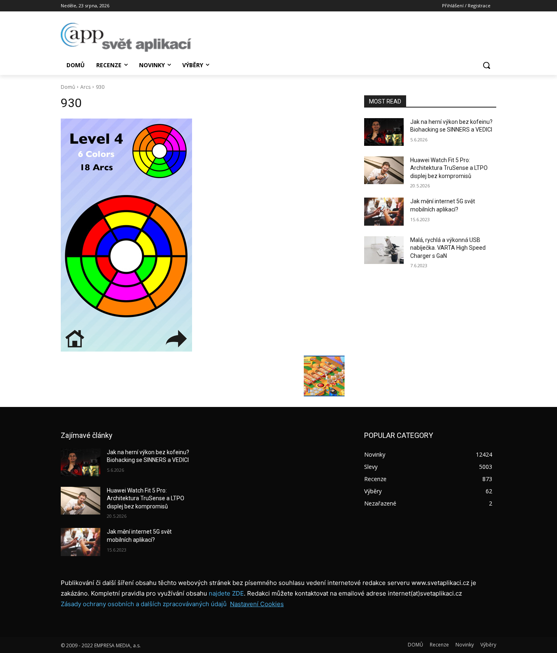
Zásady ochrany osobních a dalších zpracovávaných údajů (144, 604)
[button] (486, 65)
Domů (68, 87)
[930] (203, 235)
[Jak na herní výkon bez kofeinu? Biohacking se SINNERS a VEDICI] (384, 132)
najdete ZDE (226, 593)
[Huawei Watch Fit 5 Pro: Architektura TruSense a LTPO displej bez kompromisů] (384, 170)
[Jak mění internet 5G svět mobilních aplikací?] (384, 211)
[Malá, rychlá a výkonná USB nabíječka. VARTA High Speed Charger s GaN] (384, 250)
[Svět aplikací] (126, 37)
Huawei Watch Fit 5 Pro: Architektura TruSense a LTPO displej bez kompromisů (449, 168)
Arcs (85, 87)
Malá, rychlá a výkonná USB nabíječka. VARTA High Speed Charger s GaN (448, 248)
